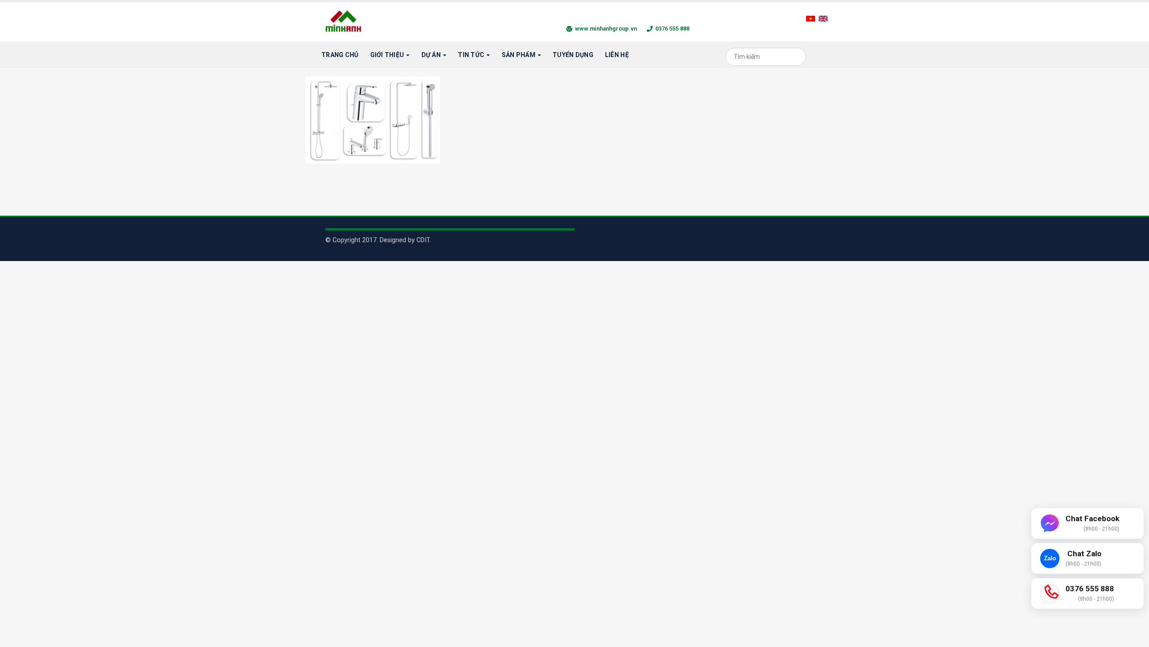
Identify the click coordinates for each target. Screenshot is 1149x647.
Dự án (431, 54)
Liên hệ (617, 54)
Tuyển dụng (573, 54)
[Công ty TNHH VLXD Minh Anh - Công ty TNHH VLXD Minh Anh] (344, 22)
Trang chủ (340, 54)
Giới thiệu (387, 54)
